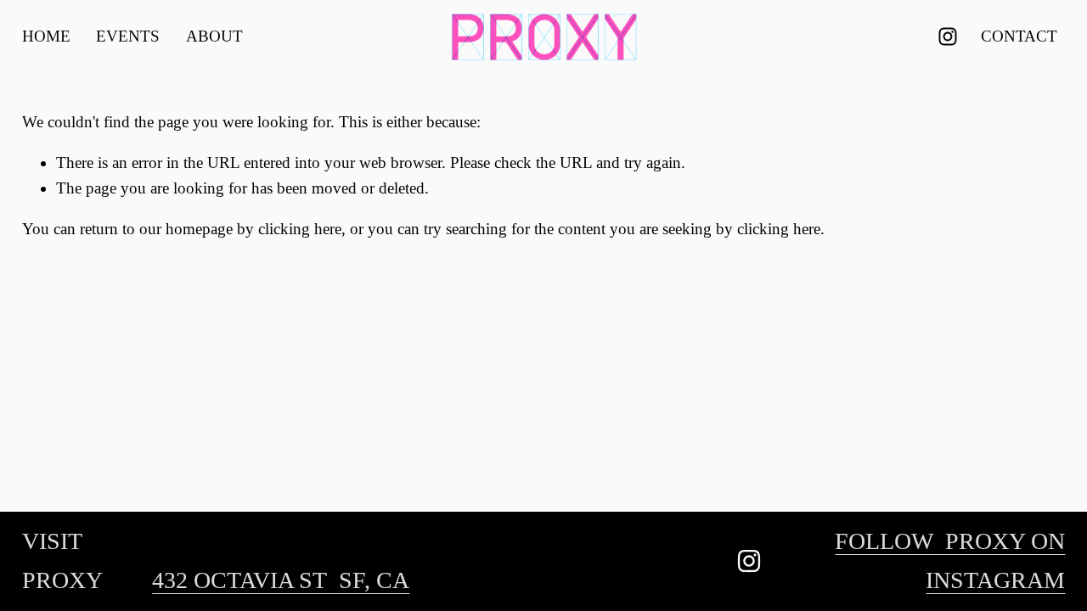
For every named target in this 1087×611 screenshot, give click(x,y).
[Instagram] (948, 36)
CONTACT (1019, 36)
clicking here (299, 229)
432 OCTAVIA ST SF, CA (280, 580)
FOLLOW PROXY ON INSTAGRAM (950, 560)
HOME (46, 36)
